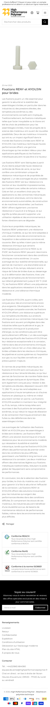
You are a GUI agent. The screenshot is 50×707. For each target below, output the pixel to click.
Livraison (6, 628)
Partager (10, 524)
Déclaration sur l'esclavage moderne (20, 645)
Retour (5, 631)
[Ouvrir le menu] (45, 13)
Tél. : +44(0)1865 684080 (14, 666)
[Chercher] (45, 22)
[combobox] (25, 22)
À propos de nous (10, 653)
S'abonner (40, 607)
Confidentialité (9, 635)
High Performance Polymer (23, 692)
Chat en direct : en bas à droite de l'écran (22, 673)
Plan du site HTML (11, 649)
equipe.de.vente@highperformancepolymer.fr (24, 670)
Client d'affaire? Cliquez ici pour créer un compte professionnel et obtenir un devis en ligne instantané (25, 3)
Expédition (7, 638)
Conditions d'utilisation (13, 642)
